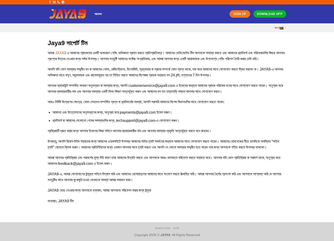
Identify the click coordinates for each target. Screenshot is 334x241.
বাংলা (277, 27)
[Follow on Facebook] (50, 2)
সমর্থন (176, 228)
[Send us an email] (54, 2)
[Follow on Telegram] (63, 2)
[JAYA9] (68, 14)
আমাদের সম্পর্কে (162, 228)
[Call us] (58, 2)
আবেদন (98, 14)
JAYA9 (60, 53)
